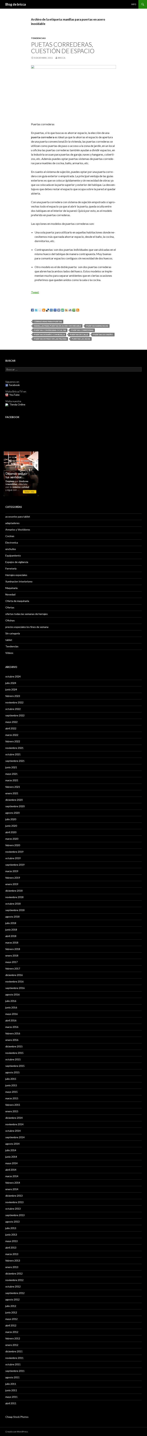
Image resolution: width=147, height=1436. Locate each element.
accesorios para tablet (17, 516)
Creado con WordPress (16, 1431)
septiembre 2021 (15, 760)
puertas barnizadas (97, 326)
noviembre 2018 (14, 897)
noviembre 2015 (14, 1052)
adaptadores (12, 523)
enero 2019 (11, 884)
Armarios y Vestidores (17, 529)
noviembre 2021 (14, 747)
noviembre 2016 (14, 981)
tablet (8, 639)
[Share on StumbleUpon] (62, 310)
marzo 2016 (11, 1026)
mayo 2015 (11, 1091)
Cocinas (9, 536)
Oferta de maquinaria (17, 600)
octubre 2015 (13, 1059)
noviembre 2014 (14, 1124)
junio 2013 (11, 1234)
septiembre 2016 (15, 987)
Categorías (13, 506)
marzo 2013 (11, 1254)
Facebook (14, 384)
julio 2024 (10, 682)
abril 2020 (10, 832)
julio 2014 (10, 1150)
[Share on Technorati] (73, 310)
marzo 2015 (11, 1098)
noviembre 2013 (14, 1202)
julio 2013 (10, 1228)
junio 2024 (11, 689)
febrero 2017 (12, 968)
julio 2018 (10, 923)
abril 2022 (10, 728)
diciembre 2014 (14, 1117)
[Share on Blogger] (43, 310)
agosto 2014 (12, 1143)
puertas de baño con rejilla (49, 334)
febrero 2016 (12, 1033)
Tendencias (38, 38)
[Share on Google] (55, 310)
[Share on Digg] (51, 310)
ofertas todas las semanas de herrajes (26, 613)
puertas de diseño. (103, 334)
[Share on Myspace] (58, 310)
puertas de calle (79, 334)
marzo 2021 (11, 780)
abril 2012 (10, 1325)
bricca (61, 57)
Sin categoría (12, 633)
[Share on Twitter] (36, 310)
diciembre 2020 (14, 799)
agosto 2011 (12, 1377)
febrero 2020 (12, 845)
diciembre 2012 (14, 1273)
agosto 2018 (12, 916)
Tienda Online (17, 404)
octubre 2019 (13, 858)
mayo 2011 (11, 1396)
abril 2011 (10, 1403)
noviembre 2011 (14, 1357)
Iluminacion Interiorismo (18, 581)
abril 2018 (10, 936)
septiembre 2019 (15, 864)
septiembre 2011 (15, 1370)
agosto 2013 (12, 1221)
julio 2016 (10, 1000)
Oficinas (10, 620)
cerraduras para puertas (48, 321)
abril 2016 (10, 1020)
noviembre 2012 (14, 1280)
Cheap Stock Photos (17, 1416)
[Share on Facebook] (32, 310)
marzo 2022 (11, 734)
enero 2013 (11, 1267)
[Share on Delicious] (47, 310)
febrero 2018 (12, 949)
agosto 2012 (12, 1299)
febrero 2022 (12, 741)
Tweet (35, 292)
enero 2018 (11, 955)
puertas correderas (82, 330)
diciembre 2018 (14, 890)
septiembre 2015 (15, 1065)
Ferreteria (10, 568)
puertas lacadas (81, 339)
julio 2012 (10, 1305)
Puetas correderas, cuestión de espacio (62, 47)
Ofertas (9, 607)
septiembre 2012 (15, 1292)
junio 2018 (11, 929)
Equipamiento (13, 555)
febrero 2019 (12, 877)
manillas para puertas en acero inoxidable (57, 326)
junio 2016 (11, 1007)
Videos (9, 652)
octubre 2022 (13, 708)
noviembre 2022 (14, 702)
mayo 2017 (11, 962)
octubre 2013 (13, 1208)
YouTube (14, 394)
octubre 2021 (13, 754)
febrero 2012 (12, 1338)
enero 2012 (11, 1344)
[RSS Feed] (77, 310)
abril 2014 (10, 1169)
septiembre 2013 (15, 1215)
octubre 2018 (13, 903)
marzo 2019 (11, 871)
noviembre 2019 (14, 851)
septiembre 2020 (15, 806)
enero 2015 (11, 1111)
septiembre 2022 (15, 715)
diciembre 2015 (14, 1046)
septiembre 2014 (15, 1137)
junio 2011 (11, 1390)
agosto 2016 (12, 994)
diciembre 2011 (14, 1351)
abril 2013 (10, 1247)
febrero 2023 (12, 695)
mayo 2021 (11, 773)
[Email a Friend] (40, 310)
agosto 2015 (12, 1072)
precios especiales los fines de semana (26, 626)
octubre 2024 (13, 676)
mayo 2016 (11, 1013)
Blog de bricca (15, 4)
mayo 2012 (11, 1318)
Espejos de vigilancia (16, 562)
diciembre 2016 (14, 975)
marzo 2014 (11, 1176)
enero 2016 (11, 1039)
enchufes (10, 549)
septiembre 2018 (15, 910)
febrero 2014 (12, 1182)
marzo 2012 (11, 1331)
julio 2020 (10, 819)
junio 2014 (11, 1156)
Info (133, 4)
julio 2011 (10, 1383)
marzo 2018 (11, 942)
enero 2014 (11, 1189)
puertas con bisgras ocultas (50, 330)
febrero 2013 (12, 1260)
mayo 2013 (11, 1241)
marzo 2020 (11, 838)
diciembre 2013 (14, 1195)
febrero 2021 (12, 786)
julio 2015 (10, 1078)
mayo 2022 (11, 721)
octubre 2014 (13, 1130)
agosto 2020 (12, 812)
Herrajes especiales (16, 574)
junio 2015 (11, 1085)
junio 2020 (11, 825)
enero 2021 (11, 793)
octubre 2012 (13, 1286)
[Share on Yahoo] (66, 310)
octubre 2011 (13, 1364)
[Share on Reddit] (70, 310)
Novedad (10, 594)
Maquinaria (11, 587)
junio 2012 (11, 1312)
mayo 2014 (11, 1163)
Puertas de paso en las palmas (50, 339)
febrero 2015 (12, 1104)
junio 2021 (11, 767)
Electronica (11, 542)
